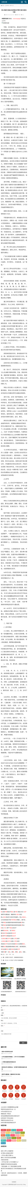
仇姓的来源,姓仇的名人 (20, 991)
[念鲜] (6, 2)
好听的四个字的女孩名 (7, 1118)
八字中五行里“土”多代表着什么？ (10, 1162)
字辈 (10, 954)
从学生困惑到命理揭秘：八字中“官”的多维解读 (13, 1056)
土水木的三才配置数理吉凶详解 (9, 1107)
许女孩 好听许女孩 (10, 949)
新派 (7, 1135)
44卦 (14, 1140)
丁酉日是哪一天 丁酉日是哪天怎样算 (11, 1166)
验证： (3, 1025)
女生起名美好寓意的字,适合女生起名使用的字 (12, 991)
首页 (3, 5)
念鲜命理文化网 (12, 1184)
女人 (14, 1130)
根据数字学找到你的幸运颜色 (9, 1164)
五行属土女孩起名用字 (7, 1153)
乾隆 (8, 1137)
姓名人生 (12, 5)
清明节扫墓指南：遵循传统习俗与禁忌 (11, 1074)
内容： (2, 1031)
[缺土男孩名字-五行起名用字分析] (21, 972)
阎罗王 (3, 1140)
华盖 (3, 1135)
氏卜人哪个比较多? (8, 928)
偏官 (7, 1132)
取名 (7, 954)
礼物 (12, 1132)
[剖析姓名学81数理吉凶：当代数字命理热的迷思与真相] (7, 972)
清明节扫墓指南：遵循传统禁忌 (11, 914)
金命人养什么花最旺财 (7, 1151)
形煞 (3, 1132)
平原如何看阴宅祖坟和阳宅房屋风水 (12, 922)
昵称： (3, 1010)
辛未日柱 (19, 1130)
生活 (22, 1132)
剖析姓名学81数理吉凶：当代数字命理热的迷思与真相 (14, 1068)
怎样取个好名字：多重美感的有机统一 (14, 957)
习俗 (13, 954)
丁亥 (8, 1130)
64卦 (12, 1135)
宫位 (17, 1132)
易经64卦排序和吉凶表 (7, 1051)
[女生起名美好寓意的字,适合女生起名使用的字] (7, 985)
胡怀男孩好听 (8, 936)
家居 (3, 1137)
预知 (19, 1140)
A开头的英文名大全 (6, 1111)
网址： (2, 1020)
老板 (19, 1137)
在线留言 (14, 1182)
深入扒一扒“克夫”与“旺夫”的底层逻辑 (14, 960)
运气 (24, 1140)
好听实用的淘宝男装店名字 (8, 1122)
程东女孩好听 (8, 933)
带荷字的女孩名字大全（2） (8, 1109)
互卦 (17, 1135)
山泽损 (3, 1130)
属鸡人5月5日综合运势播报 (8, 1157)
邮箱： (3, 1015)
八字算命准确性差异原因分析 (9, 1062)
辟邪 (9, 1140)
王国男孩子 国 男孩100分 (13, 911)
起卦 (22, 1135)
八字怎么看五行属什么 (7, 1155)
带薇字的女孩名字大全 (7, 1120)
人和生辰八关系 (10, 938)
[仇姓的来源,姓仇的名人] (21, 985)
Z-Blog (24, 1184)
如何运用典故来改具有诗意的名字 (10, 1116)
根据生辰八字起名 (6, 1113)
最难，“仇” (8, 930)
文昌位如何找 (4, 1159)
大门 (14, 1137)
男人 (3, 1143)
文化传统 (7, 5)
